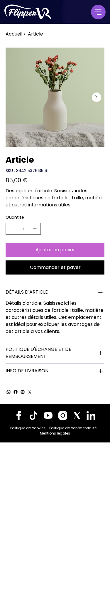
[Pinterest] (23, 392)
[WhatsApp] (8, 392)
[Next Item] (96, 97)
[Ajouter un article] (35, 229)
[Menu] (98, 12)
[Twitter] (30, 392)
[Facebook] (15, 392)
